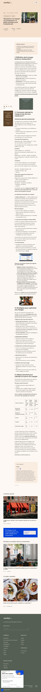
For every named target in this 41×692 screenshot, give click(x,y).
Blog (4, 12)
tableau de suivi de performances (29, 292)
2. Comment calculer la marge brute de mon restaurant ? (25, 48)
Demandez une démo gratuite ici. (22, 454)
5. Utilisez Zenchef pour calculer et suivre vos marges (25, 52)
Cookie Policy (36, 686)
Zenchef (34, 92)
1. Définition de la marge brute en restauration (25, 46)
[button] (36, 2)
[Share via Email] (6, 106)
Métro (27, 251)
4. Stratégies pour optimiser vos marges (24, 50)
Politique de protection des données (27, 686)
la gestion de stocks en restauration (24, 329)
